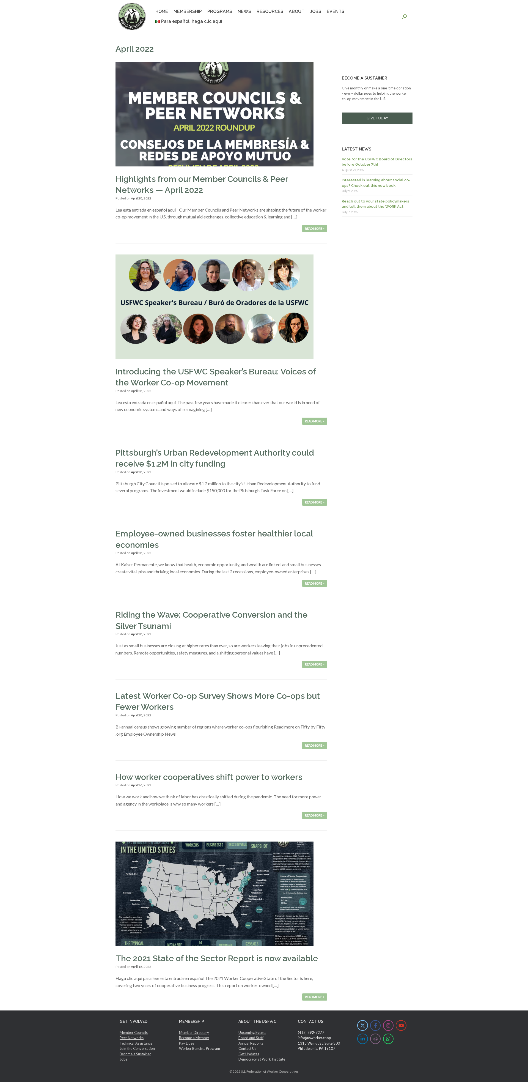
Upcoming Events (252, 1032)
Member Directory (194, 1032)
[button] (404, 16)
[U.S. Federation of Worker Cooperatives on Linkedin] (362, 1039)
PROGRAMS (219, 11)
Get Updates (248, 1054)
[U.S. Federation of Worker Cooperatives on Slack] (375, 1039)
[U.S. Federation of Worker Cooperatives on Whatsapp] (388, 1039)
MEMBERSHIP (188, 11)
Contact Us (247, 1048)
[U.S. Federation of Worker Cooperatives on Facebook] (375, 1025)
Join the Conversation (137, 1048)
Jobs (123, 1059)
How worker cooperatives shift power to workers (209, 777)
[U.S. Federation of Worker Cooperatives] (132, 16)
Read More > (314, 228)
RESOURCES (270, 11)
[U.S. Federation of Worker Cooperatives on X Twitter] (362, 1025)
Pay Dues (186, 1043)
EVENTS (335, 11)
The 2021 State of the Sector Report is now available (217, 958)
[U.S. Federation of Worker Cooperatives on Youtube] (401, 1025)
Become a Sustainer (135, 1054)
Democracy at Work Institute (261, 1059)
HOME (161, 11)
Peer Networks (132, 1038)
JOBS (315, 11)
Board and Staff (250, 1038)
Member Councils (134, 1032)
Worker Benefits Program (199, 1048)
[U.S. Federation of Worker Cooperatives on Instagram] (388, 1025)
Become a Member (194, 1038)
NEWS (244, 11)
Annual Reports (250, 1043)
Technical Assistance (136, 1043)
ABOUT (296, 11)
